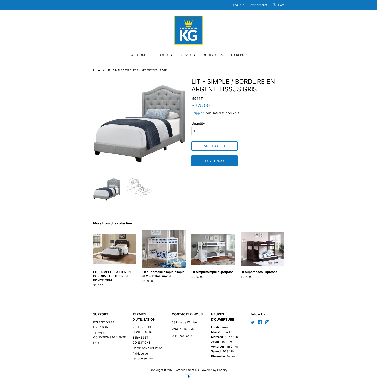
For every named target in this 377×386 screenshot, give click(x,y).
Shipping (197, 113)
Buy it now (214, 161)
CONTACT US (213, 55)
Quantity (198, 123)
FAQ (96, 343)
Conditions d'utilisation (147, 348)
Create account (257, 4)
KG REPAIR (239, 55)
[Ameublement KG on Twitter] (252, 323)
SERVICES (187, 55)
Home (96, 70)
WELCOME (139, 55)
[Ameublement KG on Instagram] (267, 323)
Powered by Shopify (213, 370)
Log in (237, 4)
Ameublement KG (187, 370)
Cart (281, 4)
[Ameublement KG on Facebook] (260, 323)
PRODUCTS (163, 55)
